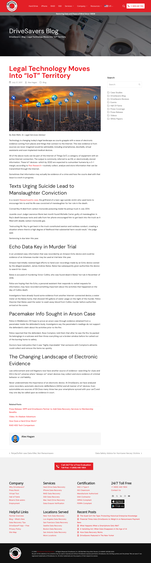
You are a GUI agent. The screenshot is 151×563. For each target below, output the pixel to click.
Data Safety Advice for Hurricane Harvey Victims (117, 453)
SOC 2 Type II (83, 487)
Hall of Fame (14, 497)
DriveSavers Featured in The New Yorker (97, 535)
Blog (24, 37)
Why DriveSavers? (16, 487)
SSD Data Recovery (51, 497)
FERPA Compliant (84, 503)
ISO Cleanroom (83, 490)
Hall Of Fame (116, 105)
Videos (113, 115)
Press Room (14, 490)
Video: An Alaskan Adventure (22, 416)
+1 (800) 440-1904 (119, 487)
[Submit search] (139, 85)
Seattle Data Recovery (52, 526)
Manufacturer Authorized (87, 493)
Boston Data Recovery (52, 529)
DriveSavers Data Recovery (45, 551)
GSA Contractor (84, 497)
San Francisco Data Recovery (55, 522)
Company (81, 6)
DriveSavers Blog (118, 96)
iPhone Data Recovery (52, 490)
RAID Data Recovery (51, 493)
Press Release (116, 112)
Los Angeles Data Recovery (54, 519)
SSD (60, 6)
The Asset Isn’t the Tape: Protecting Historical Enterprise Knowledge (108, 516)
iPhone (44, 6)
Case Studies (116, 92)
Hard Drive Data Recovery (54, 487)
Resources (95, 6)
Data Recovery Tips (17, 522)
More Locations (49, 535)
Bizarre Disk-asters (17, 500)
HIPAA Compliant (84, 500)
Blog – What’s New (17, 519)
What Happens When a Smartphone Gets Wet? (99, 526)
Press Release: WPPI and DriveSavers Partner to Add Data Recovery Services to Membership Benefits (51, 411)
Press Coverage (117, 109)
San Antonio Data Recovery (54, 532)
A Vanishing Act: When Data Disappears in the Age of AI (103, 529)
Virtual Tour (14, 493)
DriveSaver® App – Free (19, 526)
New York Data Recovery (53, 516)
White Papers (116, 118)
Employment (14, 503)
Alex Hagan (32, 82)
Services (68, 6)
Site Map (13, 532)
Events (113, 102)
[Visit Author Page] (15, 438)
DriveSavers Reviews (119, 99)
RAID (53, 6)
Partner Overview (16, 516)
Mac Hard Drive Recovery (54, 500)
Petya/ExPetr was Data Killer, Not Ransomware (31, 453)
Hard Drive (33, 6)
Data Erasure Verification (53, 503)
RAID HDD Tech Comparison (22, 425)
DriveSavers (14, 37)
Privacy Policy (15, 529)
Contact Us (116, 490)
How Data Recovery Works (91, 532)
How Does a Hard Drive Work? (23, 421)
